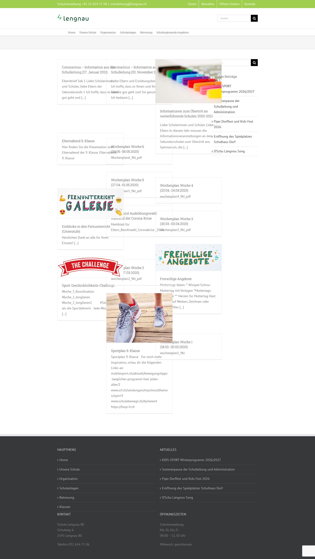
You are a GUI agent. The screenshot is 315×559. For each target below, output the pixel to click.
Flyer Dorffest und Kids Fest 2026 (186, 479)
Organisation (68, 479)
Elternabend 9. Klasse (78, 141)
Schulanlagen (69, 488)
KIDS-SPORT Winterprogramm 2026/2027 (191, 460)
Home (63, 460)
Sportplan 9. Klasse (125, 350)
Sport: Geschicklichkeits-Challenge (88, 285)
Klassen (64, 507)
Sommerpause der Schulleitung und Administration (227, 106)
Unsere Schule (69, 469)
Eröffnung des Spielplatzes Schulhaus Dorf (192, 488)
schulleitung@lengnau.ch (128, 4)
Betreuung (66, 497)
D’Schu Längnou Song (229, 151)
